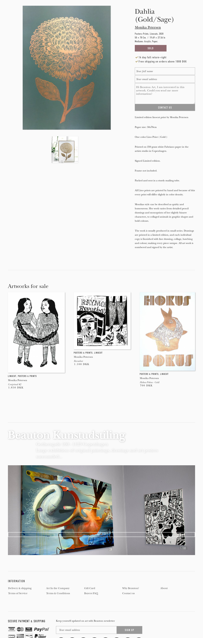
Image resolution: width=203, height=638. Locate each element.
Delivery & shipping (20, 588)
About (164, 588)
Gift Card (89, 588)
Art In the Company (57, 588)
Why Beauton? (130, 588)
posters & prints (27, 376)
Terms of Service (18, 593)
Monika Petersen (148, 27)
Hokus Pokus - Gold (149, 382)
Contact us (128, 593)
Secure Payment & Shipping (27, 621)
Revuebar (78, 361)
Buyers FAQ (91, 593)
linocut (12, 376)
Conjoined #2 (14, 384)
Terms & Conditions (58, 593)
